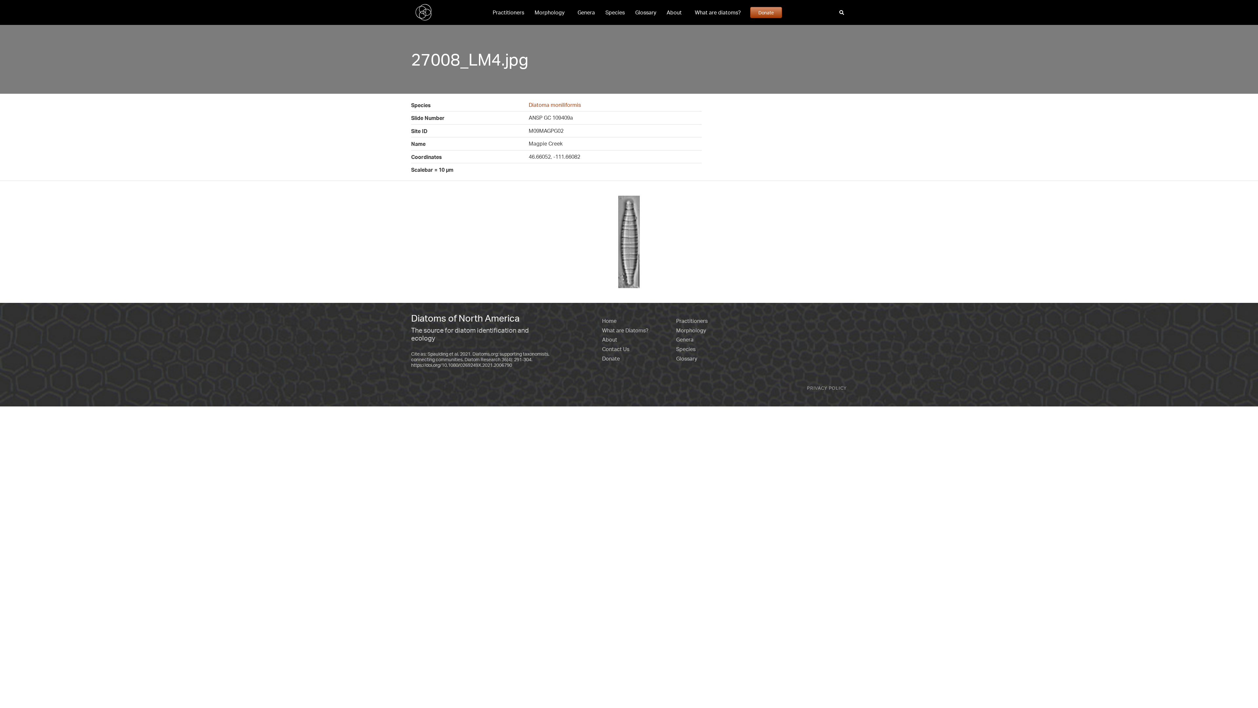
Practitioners (508, 12)
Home (609, 321)
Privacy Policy (827, 388)
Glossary (645, 12)
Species (615, 12)
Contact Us (615, 349)
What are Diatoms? (625, 330)
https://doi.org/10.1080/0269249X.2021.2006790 (461, 365)
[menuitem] (508, 12)
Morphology (549, 12)
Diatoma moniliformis (555, 105)
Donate (766, 12)
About (674, 12)
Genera (586, 12)
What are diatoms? (718, 12)
